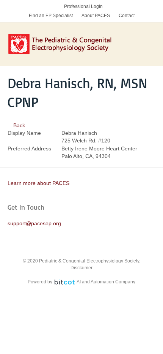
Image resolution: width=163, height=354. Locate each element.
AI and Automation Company (106, 281)
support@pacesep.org (34, 223)
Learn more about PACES (38, 183)
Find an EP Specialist (51, 15)
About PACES (96, 15)
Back (18, 125)
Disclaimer (81, 267)
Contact (127, 15)
